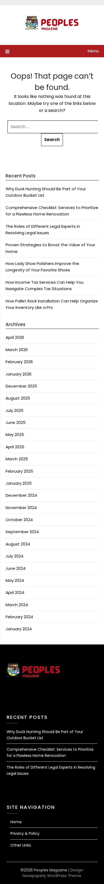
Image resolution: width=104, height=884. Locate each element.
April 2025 (15, 447)
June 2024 (16, 568)
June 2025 (16, 422)
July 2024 (14, 556)
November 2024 (21, 507)
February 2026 (19, 362)
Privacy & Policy (24, 833)
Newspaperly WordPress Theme (52, 875)
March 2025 (17, 459)
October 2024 (19, 519)
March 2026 (17, 349)
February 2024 (19, 617)
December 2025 (21, 386)
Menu (93, 51)
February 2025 (19, 471)
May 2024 (15, 580)
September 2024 (22, 531)
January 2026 (18, 374)
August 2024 (18, 544)
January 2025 (19, 483)
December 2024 (21, 495)
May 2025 (15, 434)
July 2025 (14, 410)
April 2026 (15, 337)
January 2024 (19, 629)
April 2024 (15, 592)
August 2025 (18, 398)
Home (16, 822)
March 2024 (17, 605)
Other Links (20, 845)
